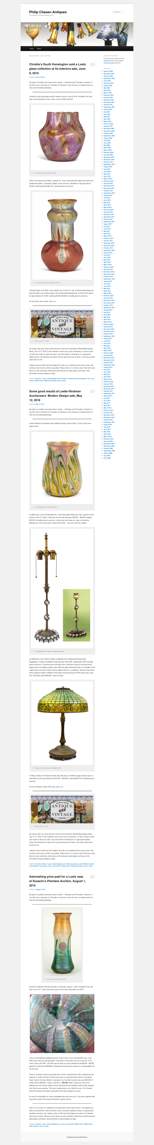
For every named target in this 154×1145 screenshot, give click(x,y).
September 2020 (109, 136)
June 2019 (107, 171)
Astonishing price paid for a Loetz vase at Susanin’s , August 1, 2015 (57, 880)
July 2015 (107, 284)
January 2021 (108, 126)
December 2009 (109, 443)
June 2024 (107, 81)
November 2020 (109, 131)
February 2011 (108, 410)
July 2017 (107, 226)
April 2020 (107, 147)
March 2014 (107, 322)
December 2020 (109, 128)
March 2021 (107, 121)
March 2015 (107, 293)
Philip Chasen (39, 381)
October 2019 (108, 162)
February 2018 (108, 210)
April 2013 (107, 348)
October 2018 (108, 190)
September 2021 (109, 107)
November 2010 (109, 417)
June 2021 (107, 114)
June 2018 (107, 200)
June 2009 (107, 458)
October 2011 (108, 391)
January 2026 (108, 71)
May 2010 (107, 432)
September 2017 (109, 221)
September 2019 (109, 164)
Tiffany (44, 864)
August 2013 (108, 338)
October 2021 (108, 105)
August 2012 (108, 367)
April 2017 (107, 233)
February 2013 (108, 353)
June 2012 (107, 372)
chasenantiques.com (53, 379)
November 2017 (109, 217)
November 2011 (109, 389)
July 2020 (107, 140)
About (39, 48)
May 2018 (107, 202)
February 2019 (108, 181)
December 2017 (109, 214)
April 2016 (107, 262)
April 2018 (107, 205)
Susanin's (36, 1126)
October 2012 (108, 362)
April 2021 (107, 119)
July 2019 (107, 169)
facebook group (109, 63)
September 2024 (109, 78)
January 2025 (108, 76)
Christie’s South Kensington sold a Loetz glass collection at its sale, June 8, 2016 (57, 68)
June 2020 (107, 143)
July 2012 (107, 369)
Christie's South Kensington (77, 379)
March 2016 (107, 265)
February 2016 (108, 267)
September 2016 (109, 250)
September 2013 (109, 336)
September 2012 (109, 365)
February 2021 (108, 124)
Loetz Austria (56, 866)
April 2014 (107, 319)
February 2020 (108, 152)
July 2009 (107, 455)
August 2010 (108, 424)
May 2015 (107, 288)
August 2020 (108, 138)
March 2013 (107, 350)
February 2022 (108, 95)
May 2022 (107, 88)
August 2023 (108, 85)
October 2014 (108, 305)
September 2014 (109, 307)
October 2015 (108, 276)
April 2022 (107, 90)
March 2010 (107, 436)
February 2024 (108, 83)
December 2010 (109, 415)
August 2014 (108, 310)
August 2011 (108, 396)
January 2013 (108, 355)
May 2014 (107, 317)
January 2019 (108, 183)
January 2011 (108, 412)
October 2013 (108, 334)
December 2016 (109, 243)
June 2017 (107, 229)
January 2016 (108, 269)
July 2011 (107, 398)
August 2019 (108, 167)
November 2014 (109, 303)
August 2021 (108, 109)
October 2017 (108, 219)
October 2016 (108, 248)
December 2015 (109, 272)
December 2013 (109, 329)
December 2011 (109, 386)
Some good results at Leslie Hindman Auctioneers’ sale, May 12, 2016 (55, 395)
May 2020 (107, 145)
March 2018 (107, 207)
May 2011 (107, 403)
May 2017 (107, 231)
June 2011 (107, 401)
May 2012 (107, 374)
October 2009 (108, 448)
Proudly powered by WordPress (77, 1137)
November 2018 (109, 188)
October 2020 (108, 133)
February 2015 (108, 295)
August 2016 (108, 253)
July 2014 (107, 312)
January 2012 (108, 384)
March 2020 (107, 150)
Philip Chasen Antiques (48, 11)
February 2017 (108, 238)
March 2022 (107, 93)
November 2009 (109, 446)
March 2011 (107, 408)
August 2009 (108, 453)
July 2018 (107, 198)
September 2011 (109, 393)
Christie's (64, 379)
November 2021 (109, 102)
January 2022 (108, 97)
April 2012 (107, 377)
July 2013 (107, 341)
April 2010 (107, 434)
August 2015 (108, 281)
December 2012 (109, 358)
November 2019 (109, 159)
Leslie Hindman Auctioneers (38, 866)
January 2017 (108, 241)
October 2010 (108, 420)
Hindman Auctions (72, 864)
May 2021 (107, 116)
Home (32, 48)
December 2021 (109, 100)
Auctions (38, 379)
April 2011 (107, 405)
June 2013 (107, 343)
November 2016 (109, 245)
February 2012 (108, 381)
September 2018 (109, 193)
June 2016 (107, 257)
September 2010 (109, 422)
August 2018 (108, 195)
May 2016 (107, 260)
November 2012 (109, 360)
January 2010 (108, 441)
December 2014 (109, 300)
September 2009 (109, 451)
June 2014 (107, 315)
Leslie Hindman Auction (86, 864)
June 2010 (107, 429)
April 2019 (107, 176)
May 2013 (107, 346)
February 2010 (108, 439)
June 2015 (107, 286)
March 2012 (107, 379)
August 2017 (108, 224)
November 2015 (109, 274)
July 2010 (107, 427)
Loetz (88, 379)
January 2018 (108, 212)
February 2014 (108, 324)
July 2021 (107, 112)
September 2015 (109, 279)
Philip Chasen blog (50, 381)
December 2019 (109, 157)
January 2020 (108, 155)
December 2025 (109, 74)
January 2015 (108, 298)
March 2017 (107, 236)
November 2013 (109, 331)
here (54, 301)
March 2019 (107, 179)
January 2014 (108, 327)
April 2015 (107, 291)
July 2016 (107, 255)
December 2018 (109, 186)
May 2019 (107, 174)
